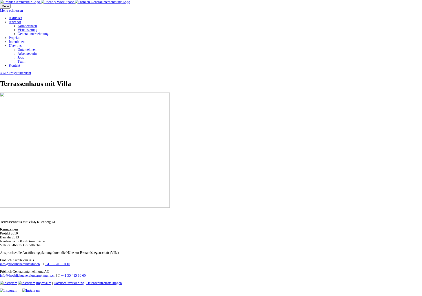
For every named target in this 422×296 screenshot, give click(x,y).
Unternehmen (27, 49)
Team (21, 61)
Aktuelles (15, 18)
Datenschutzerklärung (69, 283)
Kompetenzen (27, 26)
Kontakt (14, 65)
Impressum (43, 283)
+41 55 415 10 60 (73, 275)
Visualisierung (27, 30)
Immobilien (17, 42)
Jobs (21, 57)
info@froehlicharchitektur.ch (20, 264)
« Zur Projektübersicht (15, 73)
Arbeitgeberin (27, 53)
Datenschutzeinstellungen (104, 283)
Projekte (14, 38)
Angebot (15, 22)
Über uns (15, 45)
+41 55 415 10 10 (57, 264)
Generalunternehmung (33, 34)
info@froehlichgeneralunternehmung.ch (27, 275)
